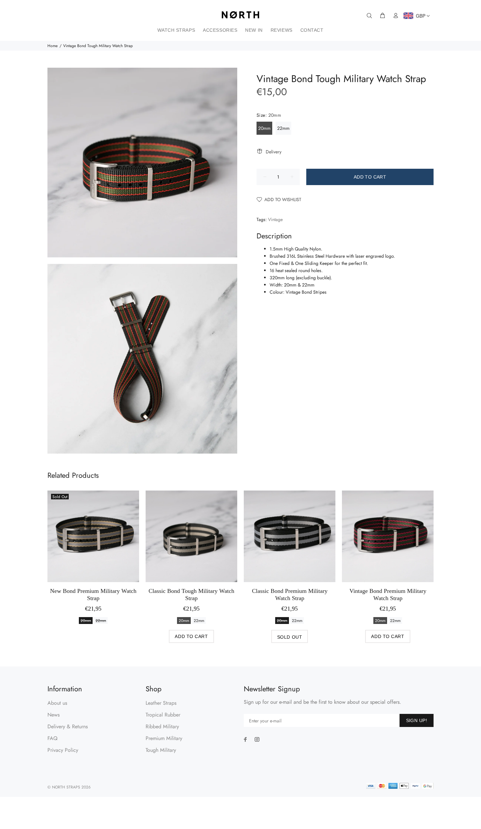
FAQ (52, 738)
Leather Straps (161, 703)
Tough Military (161, 750)
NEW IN (253, 30)
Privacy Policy (62, 750)
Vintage (275, 219)
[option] (93, 549)
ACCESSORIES (220, 30)
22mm (283, 128)
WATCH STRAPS (176, 30)
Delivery (273, 151)
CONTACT (312, 30)
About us (57, 703)
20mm (264, 128)
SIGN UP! (416, 720)
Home (52, 46)
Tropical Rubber (163, 714)
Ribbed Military (162, 726)
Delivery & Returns (67, 726)
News (53, 714)
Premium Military (164, 738)
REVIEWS (282, 30)
